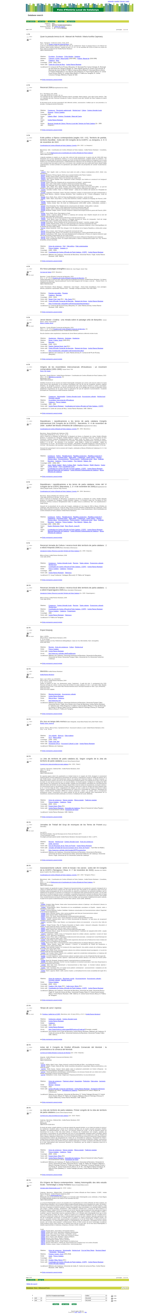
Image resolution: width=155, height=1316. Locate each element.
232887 (43, 957)
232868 (43, 913)
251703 (43, 232)
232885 (43, 953)
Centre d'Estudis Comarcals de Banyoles (61, 301)
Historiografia (61, 396)
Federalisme (51, 457)
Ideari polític (72, 457)
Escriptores (59, 56)
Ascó (50, 737)
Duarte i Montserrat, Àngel (56, 526)
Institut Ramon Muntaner (73, 64)
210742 (43, 1066)
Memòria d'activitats (55, 694)
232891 (43, 968)
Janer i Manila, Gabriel (54, 465)
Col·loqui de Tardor (45, 272)
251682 (43, 185)
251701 (43, 228)
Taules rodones (84, 563)
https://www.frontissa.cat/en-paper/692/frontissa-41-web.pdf (67, 1029)
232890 (43, 965)
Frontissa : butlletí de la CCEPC (51, 1014)
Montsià (51, 1085)
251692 (43, 209)
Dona (95, 459)
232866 (43, 907)
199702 (43, 1244)
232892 (43, 971)
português (111, 1)
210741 (43, 1064)
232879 (43, 937)
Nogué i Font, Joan (54, 299)
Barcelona (51, 461)
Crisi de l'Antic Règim (87, 1250)
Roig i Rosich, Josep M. (72, 526)
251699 (43, 223)
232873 (43, 922)
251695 (43, 215)
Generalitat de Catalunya (72, 808)
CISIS (75, 1312)
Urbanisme (60, 338)
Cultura (84, 110)
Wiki (86, 1312)
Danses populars (68, 800)
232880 (43, 940)
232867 (43, 910)
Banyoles (59, 295)
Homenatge (52, 1252)
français (122, 1)
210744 (43, 1072)
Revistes (75, 563)
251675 (43, 172)
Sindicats (101, 459)
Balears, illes (88, 461)
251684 (43, 189)
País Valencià (78, 461)
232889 (43, 962)
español (117, 1)
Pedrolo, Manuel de (83, 58)
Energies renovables (55, 293)
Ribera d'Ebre (57, 737)
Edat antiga (94, 1081)
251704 (43, 234)
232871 (43, 917)
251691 (43, 207)
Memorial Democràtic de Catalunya (58, 470)
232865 (43, 904)
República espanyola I (80, 456)
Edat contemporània (82, 246)
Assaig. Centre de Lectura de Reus (59, 44)
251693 (43, 210)
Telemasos (68, 572)
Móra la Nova (53, 698)
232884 (43, 950)
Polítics (58, 456)
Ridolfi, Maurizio (95, 465)
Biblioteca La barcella (55, 377)
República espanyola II (95, 456)
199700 (43, 1241)
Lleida (50, 1256)
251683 (43, 187)
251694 (43, 213)
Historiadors (61, 1252)
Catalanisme (81, 457)
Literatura (77, 56)
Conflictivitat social (86, 459)
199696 (43, 1235)
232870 (43, 916)
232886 (43, 956)
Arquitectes (76, 338)
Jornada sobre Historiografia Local (50, 1188)
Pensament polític (62, 457)
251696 (43, 218)
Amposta (50, 112)
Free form (126, 1288)
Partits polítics (90, 457)
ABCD (79, 1312)
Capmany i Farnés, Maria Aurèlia (59, 58)
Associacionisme (63, 459)
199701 (43, 1242)
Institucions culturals (55, 1019)
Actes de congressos (55, 246)
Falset (69, 802)
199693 (43, 1231)
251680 (43, 182)
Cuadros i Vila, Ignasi (55, 986)
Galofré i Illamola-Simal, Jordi (58, 346)
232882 (43, 944)
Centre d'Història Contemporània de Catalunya (84, 470)
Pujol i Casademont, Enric (67, 466)
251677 (43, 176)
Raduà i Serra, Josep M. (47, 723)
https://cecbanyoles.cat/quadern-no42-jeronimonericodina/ (66, 350)
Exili (64, 246)
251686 (43, 197)
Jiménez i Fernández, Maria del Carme (70, 116)
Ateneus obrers (52, 459)
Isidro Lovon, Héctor (72, 986)
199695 (43, 1234)
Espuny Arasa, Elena (55, 806)
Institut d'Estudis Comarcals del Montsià (61, 1089)
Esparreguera (71, 611)
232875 (43, 928)
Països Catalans (60, 112)
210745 (43, 1075)
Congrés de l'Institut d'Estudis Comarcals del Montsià (55, 1053)
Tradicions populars (91, 800)
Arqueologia (78, 1081)
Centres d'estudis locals (94, 110)
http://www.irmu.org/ (55, 700)
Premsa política (75, 459)
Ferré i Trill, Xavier (45, 371)
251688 (43, 201)
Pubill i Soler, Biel (54, 741)
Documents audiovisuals (63, 110)
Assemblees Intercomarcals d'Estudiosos (61, 400)
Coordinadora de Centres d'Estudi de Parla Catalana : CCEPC (67, 566)
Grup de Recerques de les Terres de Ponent (62, 845)
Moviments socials (68, 978)
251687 (43, 198)
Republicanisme (67, 456)
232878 (43, 934)
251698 (43, 222)
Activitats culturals (54, 398)
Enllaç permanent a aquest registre (52, 79)
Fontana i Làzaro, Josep (56, 1254)
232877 (43, 931)
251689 (43, 203)
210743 (43, 1069)
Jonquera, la (63, 248)
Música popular (79, 800)
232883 (43, 947)
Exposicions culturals (96, 563)
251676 (43, 175)
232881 (43, 943)
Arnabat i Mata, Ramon (56, 1260)
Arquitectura (52, 338)
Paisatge (65, 293)
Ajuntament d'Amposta (98, 1089)
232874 (43, 925)
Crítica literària (68, 56)
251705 (43, 237)
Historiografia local (56, 1195)
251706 (43, 238)
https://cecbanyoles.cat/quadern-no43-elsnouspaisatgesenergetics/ (69, 303)
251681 (43, 184)
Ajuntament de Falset (71, 809)
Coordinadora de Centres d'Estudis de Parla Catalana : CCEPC (68, 252)
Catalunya (52, 60)
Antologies (68, 338)
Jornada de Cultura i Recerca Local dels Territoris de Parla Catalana (59, 551)
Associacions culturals (89, 396)
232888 (43, 960)
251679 (43, 179)
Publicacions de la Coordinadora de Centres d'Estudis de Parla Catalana (72, 153)
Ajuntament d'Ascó (54, 743)
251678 (43, 178)
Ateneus (99, 457)
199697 (43, 1237)
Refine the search (60, 26)
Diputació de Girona (81, 301)
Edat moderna (69, 735)
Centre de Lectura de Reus (57, 64)
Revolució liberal (101, 1250)
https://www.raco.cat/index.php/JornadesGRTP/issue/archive (67, 850)
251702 (43, 231)
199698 (43, 1238)
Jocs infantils (53, 735)
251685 (43, 192)
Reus (57, 60)
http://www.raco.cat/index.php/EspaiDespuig (62, 653)
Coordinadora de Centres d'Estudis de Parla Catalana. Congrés (58, 145)
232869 (43, 915)
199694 (43, 1232)
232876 (43, 929)
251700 (43, 225)
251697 (43, 219)
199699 (43, 1239)
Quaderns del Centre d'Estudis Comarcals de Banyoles (68, 278)
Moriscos (61, 735)
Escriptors (52, 56)
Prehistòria (86, 1081)
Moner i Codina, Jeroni (46, 323)
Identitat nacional (66, 980)
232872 (43, 919)
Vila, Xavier (68, 299)
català (127, 1)
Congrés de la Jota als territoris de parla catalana (54, 764)
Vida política (70, 246)
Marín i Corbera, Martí (69, 465)
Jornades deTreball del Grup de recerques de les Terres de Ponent (69, 847)
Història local (76, 110)
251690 (43, 206)
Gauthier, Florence (83, 465)
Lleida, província (54, 843)
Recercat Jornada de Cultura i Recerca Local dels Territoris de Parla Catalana (71, 123)
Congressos (51, 110)
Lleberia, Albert (52, 116)
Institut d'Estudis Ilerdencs (57, 1263)
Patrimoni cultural (68, 1081)
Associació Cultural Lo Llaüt (69, 743)
